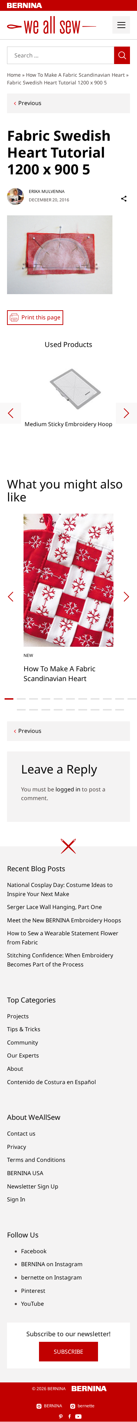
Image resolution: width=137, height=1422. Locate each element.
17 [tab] (82, 709)
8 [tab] (95, 699)
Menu (121, 25)
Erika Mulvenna (47, 191)
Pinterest (33, 1291)
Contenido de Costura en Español (51, 1082)
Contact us (21, 1133)
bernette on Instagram (51, 1277)
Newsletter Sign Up (32, 1186)
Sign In (16, 1199)
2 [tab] (21, 699)
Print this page (40, 317)
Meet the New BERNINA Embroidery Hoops (64, 920)
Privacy (16, 1147)
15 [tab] (58, 709)
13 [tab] (33, 709)
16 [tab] (70, 709)
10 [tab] (119, 699)
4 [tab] (45, 699)
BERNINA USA (25, 1173)
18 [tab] (95, 709)
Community (22, 1042)
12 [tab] (21, 709)
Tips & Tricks (23, 1029)
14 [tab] (45, 709)
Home (14, 74)
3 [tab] (33, 699)
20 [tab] (119, 709)
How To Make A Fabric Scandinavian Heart (75, 74)
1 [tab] (9, 699)
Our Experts (23, 1055)
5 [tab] (58, 699)
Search (122, 55)
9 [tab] (107, 699)
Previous (29, 103)
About (15, 1069)
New (28, 655)
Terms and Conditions (36, 1160)
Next (126, 413)
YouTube (32, 1303)
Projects (18, 1016)
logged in (68, 789)
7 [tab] (82, 699)
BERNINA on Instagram (52, 1264)
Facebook (34, 1251)
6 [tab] (70, 699)
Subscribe (68, 1351)
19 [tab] (107, 709)
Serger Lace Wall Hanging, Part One (54, 907)
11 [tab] (132, 699)
